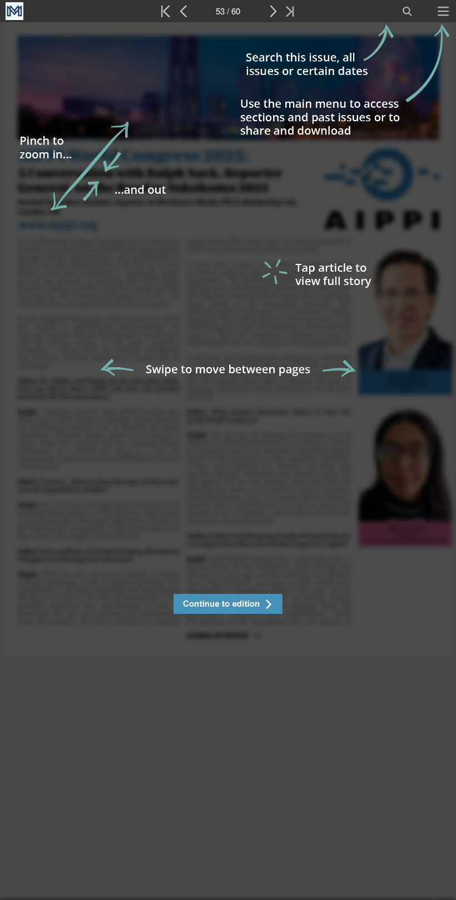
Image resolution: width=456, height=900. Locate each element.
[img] (228, 461)
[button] (228, 605)
